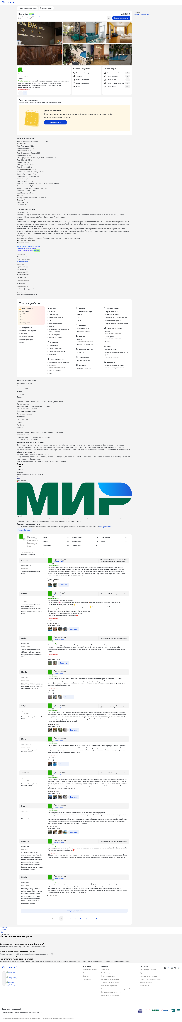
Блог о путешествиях (108, 976)
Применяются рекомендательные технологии (58, 1018)
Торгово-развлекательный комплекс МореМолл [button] (35, 183)
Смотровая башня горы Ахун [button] (28, 172)
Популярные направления (110, 979)
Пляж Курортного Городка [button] (27, 153)
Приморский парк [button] (23, 190)
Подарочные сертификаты (110, 995)
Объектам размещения (148, 970)
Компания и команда (90, 970)
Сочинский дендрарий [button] (25, 176)
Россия (3, 929)
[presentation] (32, 553)
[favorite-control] (109, 18)
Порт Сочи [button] (21, 179)
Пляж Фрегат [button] (22, 155)
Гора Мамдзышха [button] (23, 193)
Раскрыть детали (59, 561)
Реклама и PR (144, 986)
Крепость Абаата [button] (23, 186)
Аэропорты (21, 195)
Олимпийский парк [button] (24, 174)
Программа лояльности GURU (111, 992)
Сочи (3, 932)
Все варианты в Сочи (28, 8)
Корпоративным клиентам (149, 976)
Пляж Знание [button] (22, 151)
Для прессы (87, 979)
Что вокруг (21, 143)
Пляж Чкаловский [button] (23, 146)
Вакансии (86, 976)
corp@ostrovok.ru (106, 527)
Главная (4, 927)
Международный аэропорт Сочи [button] (29, 197)
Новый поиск (47, 8)
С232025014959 (22, 261)
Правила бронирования (109, 986)
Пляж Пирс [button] (21, 162)
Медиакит (137, 14)
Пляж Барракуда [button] (23, 148)
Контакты (86, 973)
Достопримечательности (26, 169)
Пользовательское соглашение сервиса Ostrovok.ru (119, 989)
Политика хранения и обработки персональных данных (21, 1018)
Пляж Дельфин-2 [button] (23, 165)
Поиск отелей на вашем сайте (150, 979)
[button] (40, 43)
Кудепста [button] (20, 205)
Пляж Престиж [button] (22, 167)
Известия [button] (20, 202)
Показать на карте (44, 17)
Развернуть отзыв (53, 579)
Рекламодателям (146, 982)
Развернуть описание (26, 240)
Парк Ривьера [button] (22, 181)
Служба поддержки (107, 973)
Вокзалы (20, 200)
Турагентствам (145, 973)
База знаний (105, 970)
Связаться (145, 14)
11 (87, 918)
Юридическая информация (110, 982)
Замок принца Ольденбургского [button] (29, 188)
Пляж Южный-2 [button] (23, 160)
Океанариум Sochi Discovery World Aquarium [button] (34, 158)
